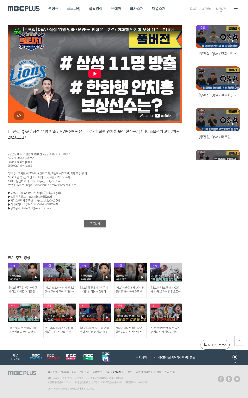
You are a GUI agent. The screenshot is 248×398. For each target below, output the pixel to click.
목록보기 (95, 223)
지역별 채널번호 (144, 372)
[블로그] (229, 379)
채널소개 (158, 8)
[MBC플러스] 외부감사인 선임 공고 (176, 357)
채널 (15, 357)
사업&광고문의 (68, 372)
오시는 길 (170, 372)
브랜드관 (221, 8)
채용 (159, 372)
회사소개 (136, 8)
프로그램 (73, 8)
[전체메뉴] (235, 8)
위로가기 (239, 341)
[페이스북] (221, 379)
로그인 (193, 8)
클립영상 (95, 8)
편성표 (53, 8)
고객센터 (206, 8)
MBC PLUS (24, 8)
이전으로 (235, 352)
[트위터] (237, 379)
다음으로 (235, 362)
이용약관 (97, 372)
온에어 (116, 8)
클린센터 (84, 372)
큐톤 (130, 372)
